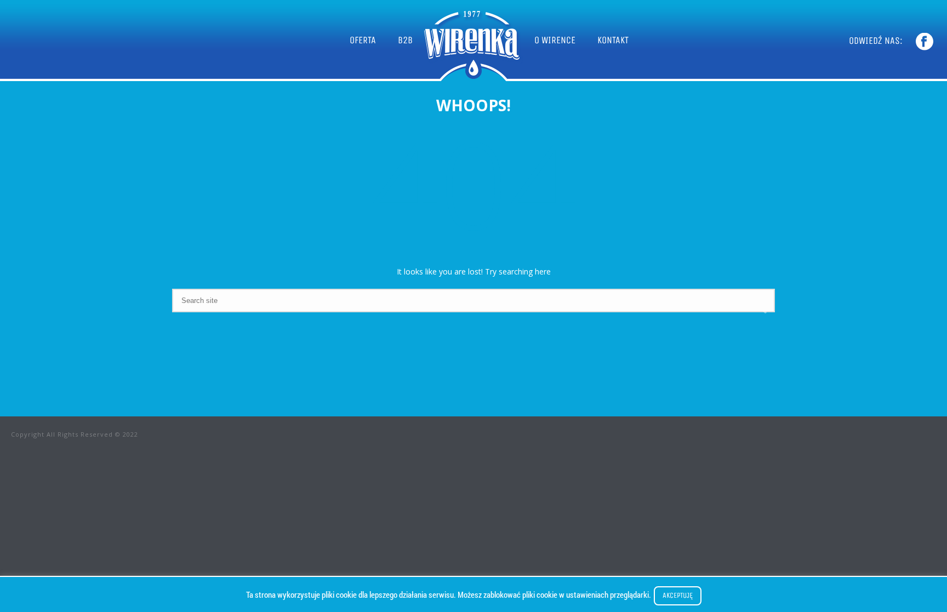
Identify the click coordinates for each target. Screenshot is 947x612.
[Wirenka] (473, 40)
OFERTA (363, 40)
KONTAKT (613, 40)
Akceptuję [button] (678, 595)
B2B (405, 40)
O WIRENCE (554, 40)
